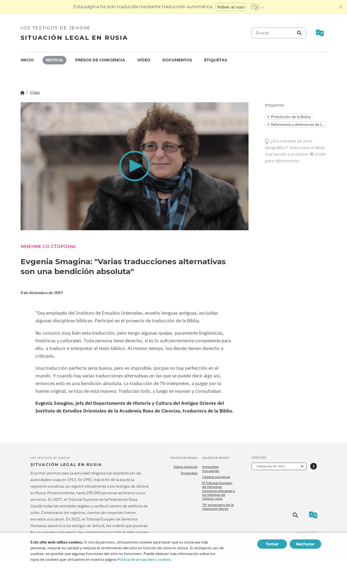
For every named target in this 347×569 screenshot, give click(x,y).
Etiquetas (215, 60)
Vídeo (143, 60)
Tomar (272, 544)
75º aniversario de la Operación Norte (218, 507)
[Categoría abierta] (313, 466)
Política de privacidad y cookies (144, 559)
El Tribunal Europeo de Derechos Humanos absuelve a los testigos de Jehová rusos (218, 490)
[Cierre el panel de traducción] (341, 7)
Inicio (27, 60)
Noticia (54, 60)
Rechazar (305, 544)
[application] (135, 166)
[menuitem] (27, 60)
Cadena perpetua (216, 477)
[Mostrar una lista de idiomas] (257, 7)
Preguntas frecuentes (210, 469)
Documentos (177, 60)
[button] (134, 166)
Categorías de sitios (270, 466)
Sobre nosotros (186, 467)
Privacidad (189, 473)
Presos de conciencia (100, 60)
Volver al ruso (230, 7)
